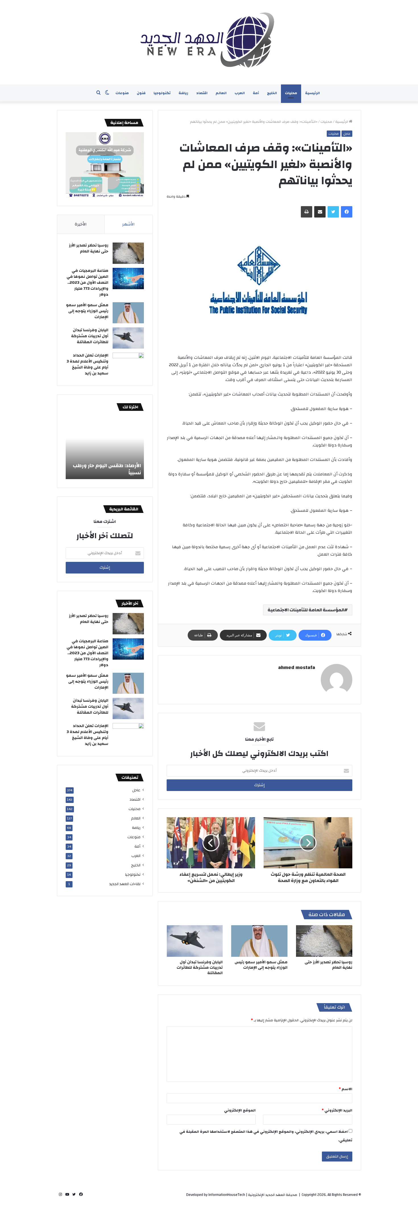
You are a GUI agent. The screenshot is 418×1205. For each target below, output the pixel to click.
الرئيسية (312, 93)
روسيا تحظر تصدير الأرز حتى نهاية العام (328, 964)
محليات (291, 93)
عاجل (347, 134)
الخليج (272, 93)
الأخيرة (81, 224)
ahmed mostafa (296, 667)
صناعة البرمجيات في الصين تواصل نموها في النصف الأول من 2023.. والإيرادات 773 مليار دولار (87, 282)
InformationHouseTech (226, 1194)
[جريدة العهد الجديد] (209, 42)
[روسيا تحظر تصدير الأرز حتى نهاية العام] (324, 941)
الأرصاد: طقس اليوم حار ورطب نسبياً (107, 469)
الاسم (345, 1089)
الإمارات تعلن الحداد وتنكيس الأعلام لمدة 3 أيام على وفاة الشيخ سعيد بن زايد (87, 364)
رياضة (183, 93)
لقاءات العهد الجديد (124, 884)
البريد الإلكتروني (337, 1110)
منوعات (122, 93)
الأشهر (128, 224)
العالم (221, 93)
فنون (141, 93)
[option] (105, 448)
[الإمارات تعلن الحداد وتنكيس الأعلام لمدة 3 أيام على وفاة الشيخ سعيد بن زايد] (128, 363)
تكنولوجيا (162, 93)
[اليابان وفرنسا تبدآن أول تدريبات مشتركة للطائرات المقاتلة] (195, 941)
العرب (240, 93)
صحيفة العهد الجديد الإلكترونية (272, 1194)
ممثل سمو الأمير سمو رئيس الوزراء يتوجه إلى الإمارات (261, 964)
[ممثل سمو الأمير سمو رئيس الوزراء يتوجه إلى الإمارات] (259, 941)
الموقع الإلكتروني (240, 1110)
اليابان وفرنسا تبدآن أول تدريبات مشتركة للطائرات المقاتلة (200, 967)
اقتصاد (202, 93)
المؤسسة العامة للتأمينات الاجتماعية (306, 610)
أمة (256, 93)
